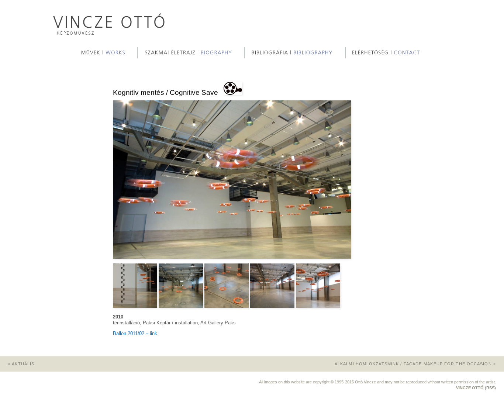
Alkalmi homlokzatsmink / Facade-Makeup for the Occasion (415, 364)
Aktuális (21, 364)
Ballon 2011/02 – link (135, 333)
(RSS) (490, 388)
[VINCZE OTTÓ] (109, 32)
